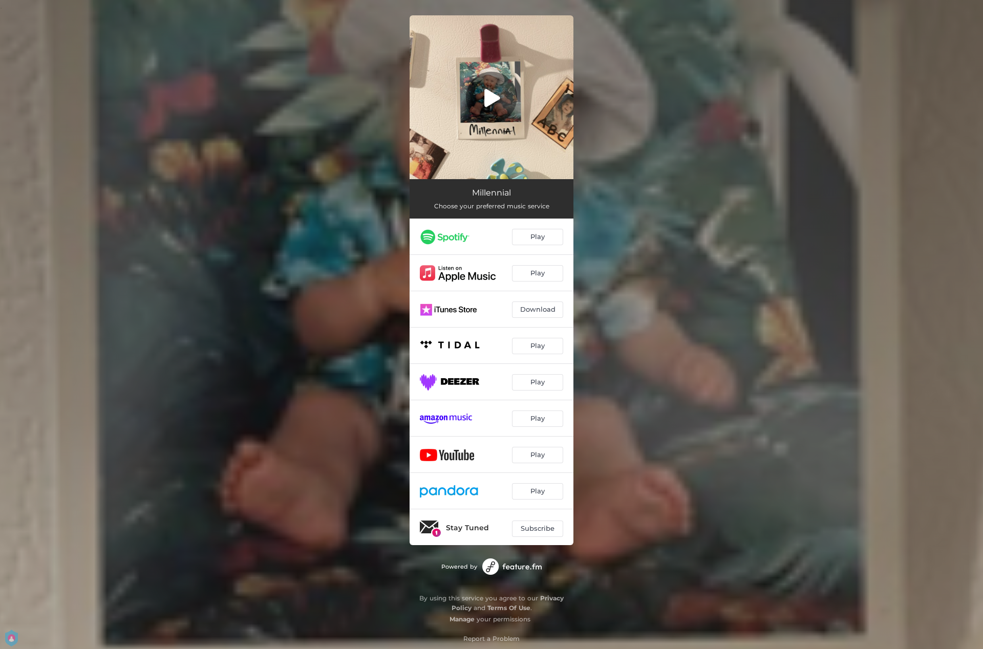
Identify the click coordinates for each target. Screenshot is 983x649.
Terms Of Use (508, 608)
